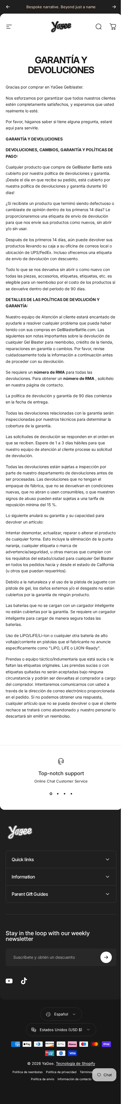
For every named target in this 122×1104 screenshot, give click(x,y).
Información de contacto (72, 1079)
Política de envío (40, 1079)
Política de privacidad (59, 1072)
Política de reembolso (25, 1072)
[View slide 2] (55, 793)
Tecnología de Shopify (73, 1063)
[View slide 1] (48, 793)
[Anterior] (8, 7)
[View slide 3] (62, 793)
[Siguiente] (110, 7)
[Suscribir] (102, 957)
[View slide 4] (69, 793)
